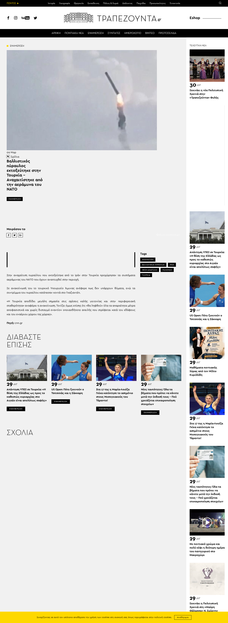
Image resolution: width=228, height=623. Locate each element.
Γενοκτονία (175, 3)
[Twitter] (35, 18)
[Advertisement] (71, 259)
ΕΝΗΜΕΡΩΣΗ (96, 33)
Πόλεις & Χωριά (110, 3)
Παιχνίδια (141, 3)
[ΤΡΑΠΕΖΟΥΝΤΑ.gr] (114, 17)
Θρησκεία (79, 3)
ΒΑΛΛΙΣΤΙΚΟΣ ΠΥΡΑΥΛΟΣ (153, 265)
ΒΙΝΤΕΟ (150, 33)
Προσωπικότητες (158, 3)
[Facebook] (8, 18)
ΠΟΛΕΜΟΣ (167, 270)
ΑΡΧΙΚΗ (56, 33)
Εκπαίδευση (93, 3)
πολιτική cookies (162, 617)
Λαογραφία (64, 3)
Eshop (195, 18)
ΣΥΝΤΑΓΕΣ (114, 33)
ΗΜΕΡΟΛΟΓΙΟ (132, 33)
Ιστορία (51, 3)
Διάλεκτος (127, 3)
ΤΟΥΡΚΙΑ (146, 275)
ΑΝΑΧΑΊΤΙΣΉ (148, 260)
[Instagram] (15, 18)
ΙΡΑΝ (172, 265)
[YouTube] (25, 18)
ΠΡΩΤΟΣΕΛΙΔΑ (167, 33)
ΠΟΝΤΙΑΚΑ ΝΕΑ (74, 33)
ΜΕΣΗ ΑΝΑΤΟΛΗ (149, 270)
